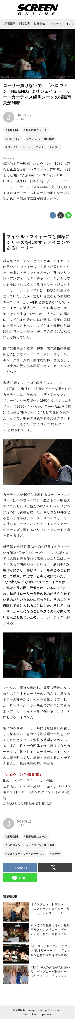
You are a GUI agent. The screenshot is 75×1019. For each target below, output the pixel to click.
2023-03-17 (24, 115)
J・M (20, 118)
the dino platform (42, 1014)
